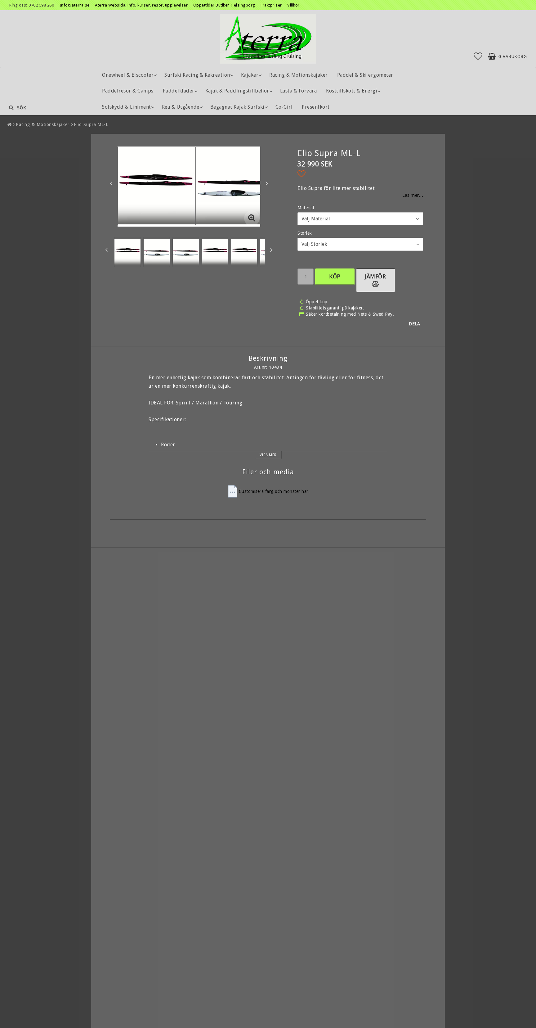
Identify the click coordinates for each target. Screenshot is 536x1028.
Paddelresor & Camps (128, 91)
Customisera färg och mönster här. (274, 491)
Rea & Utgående (180, 107)
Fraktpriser (272, 5)
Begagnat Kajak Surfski (237, 107)
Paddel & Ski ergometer (365, 75)
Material (305, 207)
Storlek (304, 233)
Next (267, 183)
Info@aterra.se (75, 5)
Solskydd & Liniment (126, 107)
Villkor (293, 5)
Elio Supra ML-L (91, 124)
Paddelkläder (178, 91)
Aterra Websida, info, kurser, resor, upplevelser (141, 5)
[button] (478, 56)
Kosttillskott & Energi (351, 91)
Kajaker (250, 75)
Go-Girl (284, 107)
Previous (111, 183)
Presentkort (316, 107)
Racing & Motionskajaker (298, 75)
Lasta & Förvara (298, 91)
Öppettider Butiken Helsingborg (225, 5)
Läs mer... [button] (412, 195)
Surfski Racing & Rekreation (197, 75)
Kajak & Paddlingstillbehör (237, 91)
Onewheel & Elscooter (128, 75)
